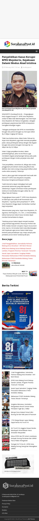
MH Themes (31, 519)
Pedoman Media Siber (9, 500)
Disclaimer (5, 507)
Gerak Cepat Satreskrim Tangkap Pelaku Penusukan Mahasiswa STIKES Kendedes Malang (24, 390)
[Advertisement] (19, 19)
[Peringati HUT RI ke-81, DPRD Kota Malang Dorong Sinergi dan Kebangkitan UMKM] (6, 447)
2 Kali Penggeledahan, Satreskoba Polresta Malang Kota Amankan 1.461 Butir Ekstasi (23, 374)
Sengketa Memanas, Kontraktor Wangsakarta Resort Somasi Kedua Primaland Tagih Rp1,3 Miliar (22, 406)
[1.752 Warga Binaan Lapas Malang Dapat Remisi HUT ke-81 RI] (6, 423)
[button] (36, 51)
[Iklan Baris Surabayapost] (18, 472)
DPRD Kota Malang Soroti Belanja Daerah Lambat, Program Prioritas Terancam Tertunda (22, 382)
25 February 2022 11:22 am (12, 67)
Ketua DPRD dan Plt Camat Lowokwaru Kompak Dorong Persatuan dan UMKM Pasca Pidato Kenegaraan (24, 438)
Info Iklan (5, 513)
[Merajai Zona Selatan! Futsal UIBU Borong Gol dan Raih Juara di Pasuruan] (6, 415)
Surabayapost (27, 67)
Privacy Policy (6, 504)
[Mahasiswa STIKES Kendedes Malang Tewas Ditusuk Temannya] (6, 399)
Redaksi (4, 510)
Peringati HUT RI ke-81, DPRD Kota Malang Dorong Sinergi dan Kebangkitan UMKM (24, 446)
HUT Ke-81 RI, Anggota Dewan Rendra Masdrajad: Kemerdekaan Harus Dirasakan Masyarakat (23, 430)
